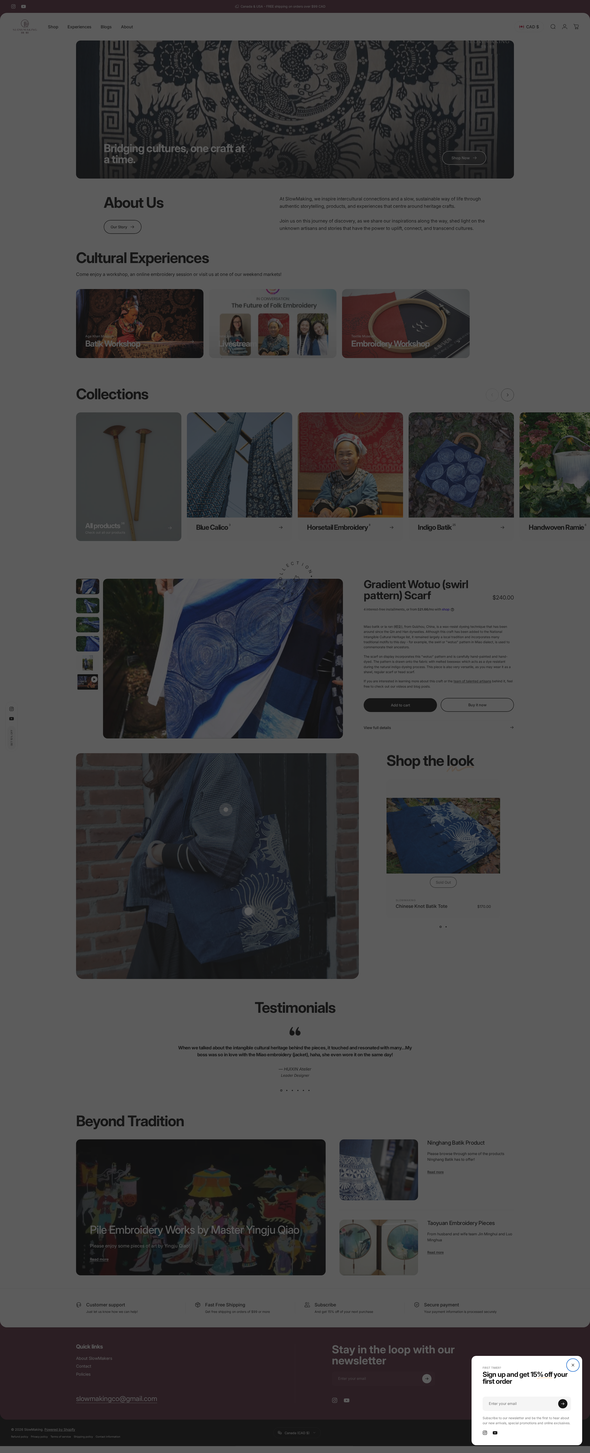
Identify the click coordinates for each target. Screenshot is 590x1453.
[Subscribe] (562, 1403)
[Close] (572, 1365)
